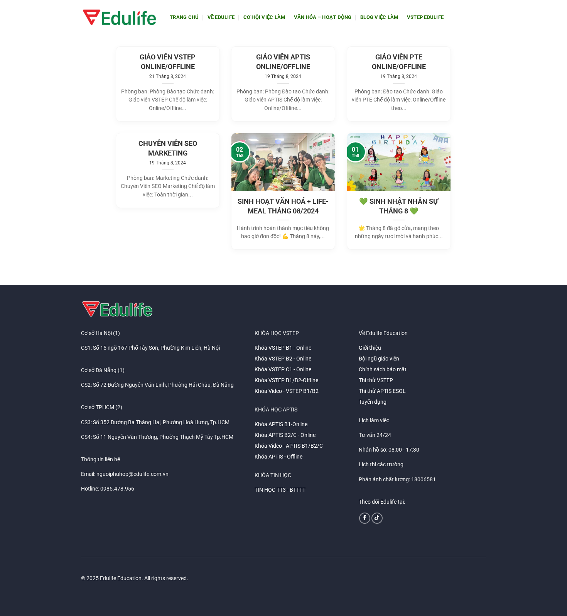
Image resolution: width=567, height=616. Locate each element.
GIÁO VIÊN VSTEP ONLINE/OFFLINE (168, 62)
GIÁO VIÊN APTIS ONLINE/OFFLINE (283, 62)
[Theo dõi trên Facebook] (364, 518)
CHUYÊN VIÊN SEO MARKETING (167, 148)
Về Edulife (221, 17)
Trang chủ (184, 17)
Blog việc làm (379, 17)
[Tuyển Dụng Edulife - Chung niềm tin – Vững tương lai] (119, 17)
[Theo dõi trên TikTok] (377, 518)
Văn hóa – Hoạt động (323, 17)
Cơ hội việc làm (264, 17)
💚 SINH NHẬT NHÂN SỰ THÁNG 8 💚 (398, 206)
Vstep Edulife (425, 17)
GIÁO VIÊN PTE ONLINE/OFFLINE (399, 62)
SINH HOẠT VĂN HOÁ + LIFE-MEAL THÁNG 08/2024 (283, 206)
